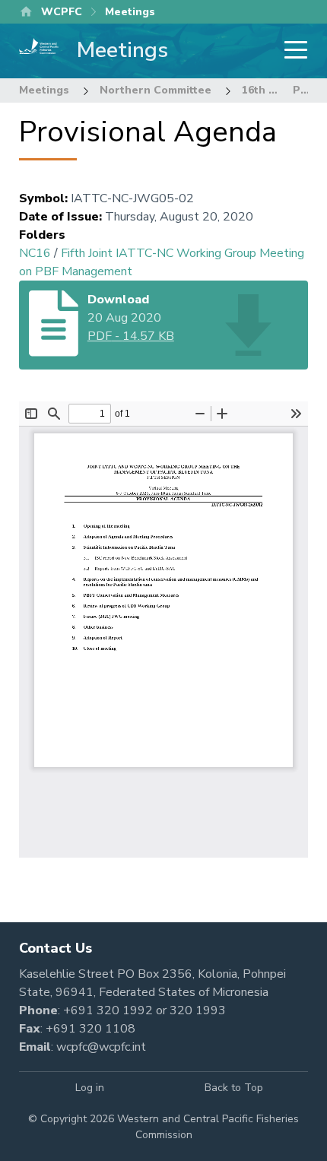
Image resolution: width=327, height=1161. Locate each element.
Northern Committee (155, 90)
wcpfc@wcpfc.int (101, 1047)
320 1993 (198, 1010)
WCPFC (61, 12)
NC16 (35, 253)
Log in (89, 1087)
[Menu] (291, 51)
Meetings (44, 90)
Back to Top (234, 1087)
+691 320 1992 (108, 1010)
